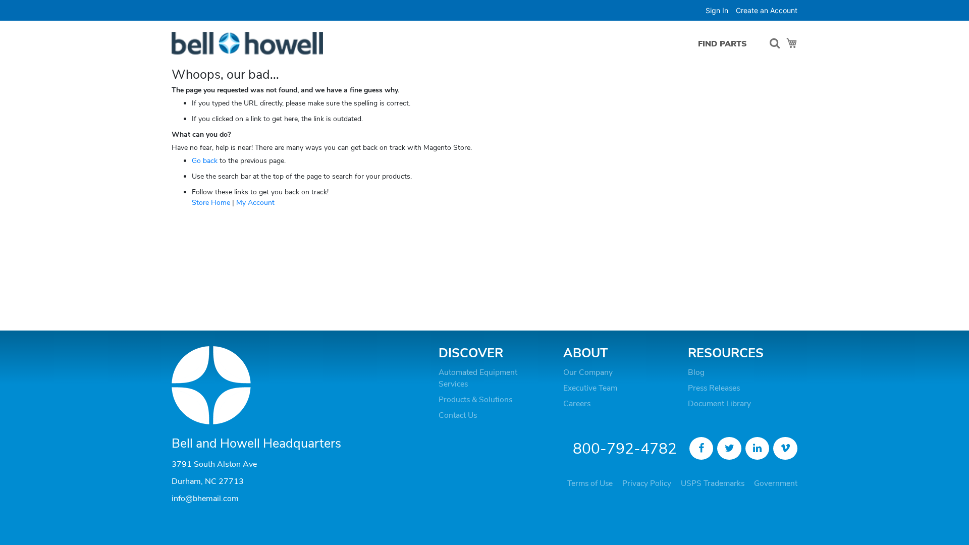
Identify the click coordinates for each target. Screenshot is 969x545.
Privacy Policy (646, 483)
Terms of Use (590, 483)
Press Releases (714, 388)
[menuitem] (722, 44)
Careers (576, 403)
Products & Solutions (475, 399)
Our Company (588, 372)
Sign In (717, 10)
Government (775, 483)
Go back (205, 161)
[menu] (725, 44)
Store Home (211, 202)
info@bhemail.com (205, 498)
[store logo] (247, 43)
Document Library (719, 403)
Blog (696, 372)
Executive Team (590, 388)
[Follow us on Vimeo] (785, 448)
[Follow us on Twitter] (729, 448)
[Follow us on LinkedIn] (757, 448)
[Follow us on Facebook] (701, 448)
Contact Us (458, 415)
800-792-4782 (625, 449)
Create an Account (766, 10)
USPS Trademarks (712, 483)
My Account (255, 202)
